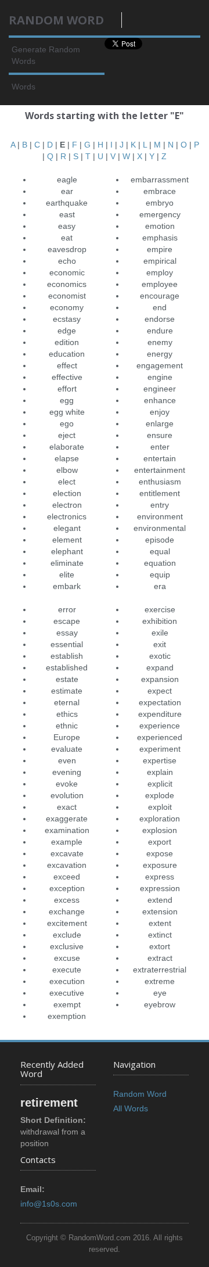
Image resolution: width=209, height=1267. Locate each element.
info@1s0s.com (48, 1203)
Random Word (140, 1094)
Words (23, 86)
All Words (130, 1108)
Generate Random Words (46, 55)
